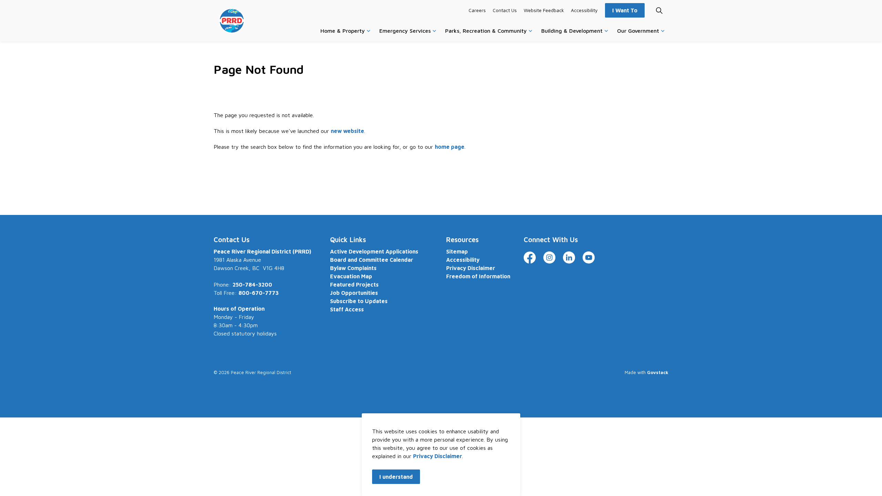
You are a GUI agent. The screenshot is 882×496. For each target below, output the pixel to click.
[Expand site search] (659, 10)
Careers (477, 10)
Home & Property (342, 31)
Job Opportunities (354, 293)
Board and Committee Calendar (371, 260)
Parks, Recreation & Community (486, 31)
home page (449, 147)
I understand (396, 477)
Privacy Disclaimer (437, 456)
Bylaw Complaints (353, 268)
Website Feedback (544, 10)
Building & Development (572, 31)
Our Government (638, 31)
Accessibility (584, 10)
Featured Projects (354, 284)
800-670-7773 (258, 293)
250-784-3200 (252, 284)
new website (347, 131)
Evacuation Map (351, 276)
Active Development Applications (374, 251)
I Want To (624, 10)
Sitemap (457, 251)
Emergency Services (405, 31)
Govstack (657, 372)
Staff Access (347, 309)
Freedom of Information (478, 276)
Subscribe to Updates (359, 301)
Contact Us (505, 10)
